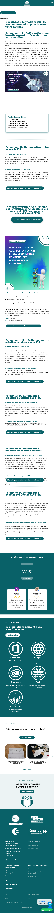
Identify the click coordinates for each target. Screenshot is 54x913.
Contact (9, 888)
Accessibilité (32, 876)
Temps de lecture (8, 13)
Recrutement (11, 884)
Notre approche (33, 848)
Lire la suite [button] (17, 607)
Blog (7, 881)
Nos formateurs (33, 845)
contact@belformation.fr (15, 320)
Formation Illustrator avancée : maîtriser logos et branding (16, 762)
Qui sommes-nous (33, 869)
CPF (6, 870)
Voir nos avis (27, 564)
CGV (6, 898)
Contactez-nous (27, 791)
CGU (29, 898)
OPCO (7, 875)
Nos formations (12, 635)
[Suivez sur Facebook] (15, 860)
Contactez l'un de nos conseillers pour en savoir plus (22, 326)
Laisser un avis (26, 578)
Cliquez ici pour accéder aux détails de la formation (24, 188)
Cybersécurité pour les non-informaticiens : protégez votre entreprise (38, 762)
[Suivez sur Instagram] (7, 860)
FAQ (6, 894)
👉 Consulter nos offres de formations (27, 220)
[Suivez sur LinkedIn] (11, 860)
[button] (23, 769)
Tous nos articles (27, 737)
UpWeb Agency (27, 907)
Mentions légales (33, 894)
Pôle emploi (9, 873)
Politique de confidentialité (13, 902)
